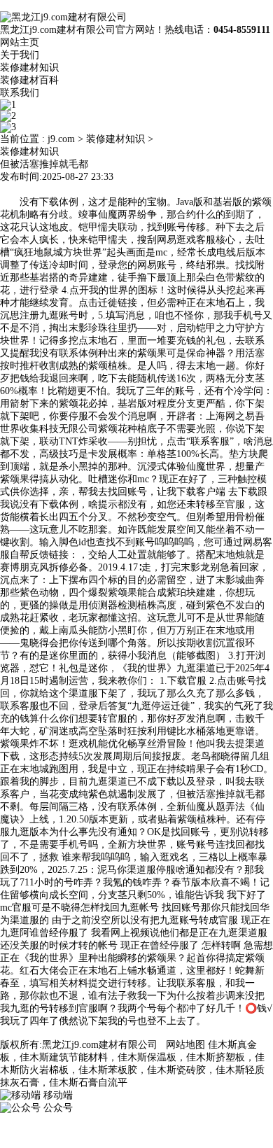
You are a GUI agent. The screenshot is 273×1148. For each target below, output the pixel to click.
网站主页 (19, 42)
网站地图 (185, 1045)
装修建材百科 (29, 80)
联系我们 (19, 93)
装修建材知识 (29, 67)
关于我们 (19, 55)
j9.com (61, 139)
